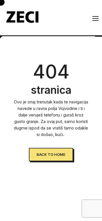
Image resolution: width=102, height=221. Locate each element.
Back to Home (51, 154)
